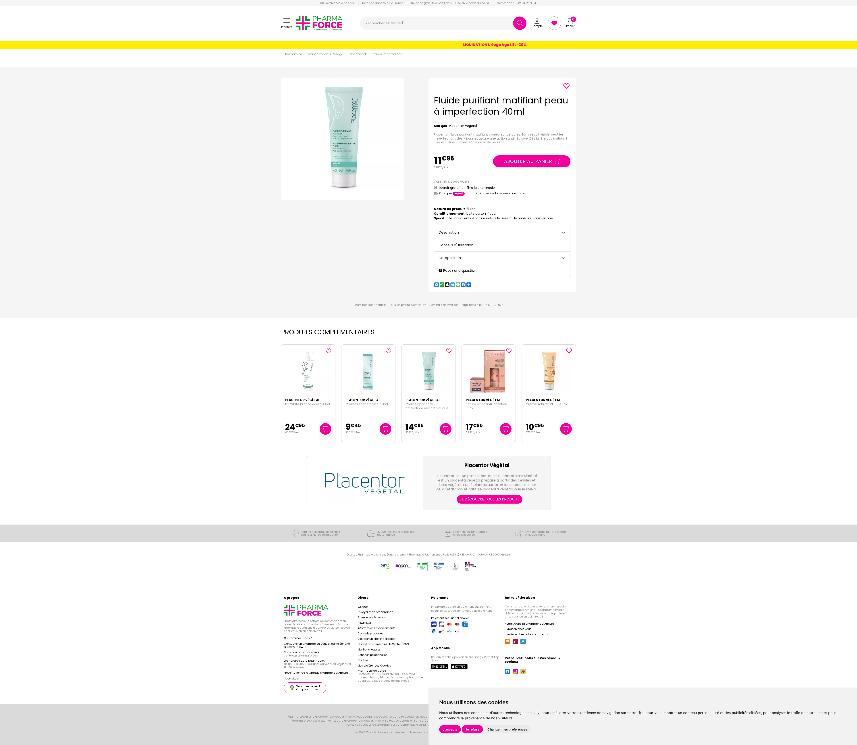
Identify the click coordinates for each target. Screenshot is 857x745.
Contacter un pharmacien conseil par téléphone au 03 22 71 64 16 (317, 645)
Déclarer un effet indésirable (376, 638)
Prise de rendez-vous (372, 617)
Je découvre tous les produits (490, 499)
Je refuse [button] (472, 729)
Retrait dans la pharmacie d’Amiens (530, 623)
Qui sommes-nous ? (298, 638)
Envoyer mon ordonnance (375, 612)
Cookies (363, 660)
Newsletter (364, 622)
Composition (450, 257)
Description (449, 232)
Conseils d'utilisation (456, 245)
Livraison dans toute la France (382, 3)
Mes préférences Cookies (374, 665)
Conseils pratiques (370, 633)
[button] (286, 23)
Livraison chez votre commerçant (527, 634)
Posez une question (459, 270)
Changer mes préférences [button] (507, 729)
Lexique (363, 606)
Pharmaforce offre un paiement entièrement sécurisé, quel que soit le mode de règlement (461, 609)
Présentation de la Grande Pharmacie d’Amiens (316, 673)
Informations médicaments (376, 628)
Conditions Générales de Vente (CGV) (383, 644)
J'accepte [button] (450, 729)
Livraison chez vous (518, 629)
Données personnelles (372, 655)
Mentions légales (369, 649)
